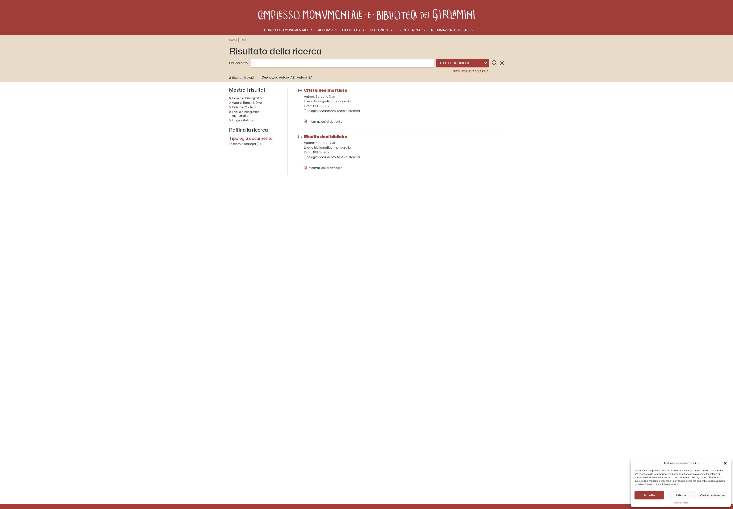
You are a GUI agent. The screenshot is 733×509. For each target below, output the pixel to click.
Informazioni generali (449, 30)
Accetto (649, 495)
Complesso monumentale (286, 30)
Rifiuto (681, 495)
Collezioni (379, 30)
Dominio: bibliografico (247, 98)
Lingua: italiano (243, 120)
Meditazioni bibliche (325, 136)
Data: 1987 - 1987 (244, 107)
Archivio (325, 30)
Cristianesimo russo (325, 90)
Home (233, 40)
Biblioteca (351, 30)
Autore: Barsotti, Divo (247, 102)
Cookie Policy (681, 503)
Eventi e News (409, 30)
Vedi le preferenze (712, 495)
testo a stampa (247, 144)
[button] (725, 463)
